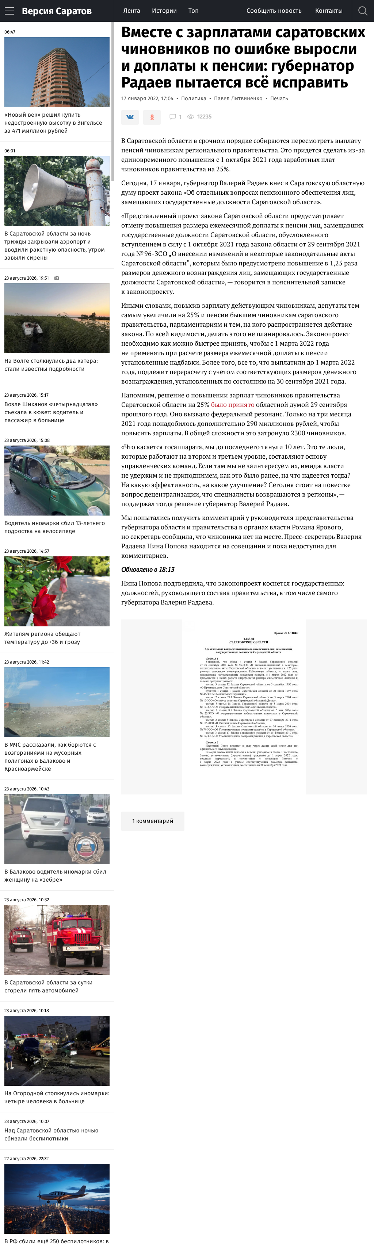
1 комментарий (152, 820)
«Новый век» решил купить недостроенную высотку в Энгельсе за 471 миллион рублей (53, 122)
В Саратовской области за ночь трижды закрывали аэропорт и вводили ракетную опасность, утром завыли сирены (54, 245)
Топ (193, 11)
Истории (164, 11)
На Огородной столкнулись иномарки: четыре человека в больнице (57, 1097)
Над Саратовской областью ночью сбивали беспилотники (51, 1134)
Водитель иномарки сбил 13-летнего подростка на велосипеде (54, 527)
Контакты (329, 11)
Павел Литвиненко (238, 98)
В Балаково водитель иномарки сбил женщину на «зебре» (55, 875)
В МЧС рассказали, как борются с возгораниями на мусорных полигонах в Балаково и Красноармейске (50, 756)
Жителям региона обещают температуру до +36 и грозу (42, 637)
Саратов (57, 11)
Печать (279, 98)
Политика (193, 98)
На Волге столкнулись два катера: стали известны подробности (51, 364)
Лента (131, 11)
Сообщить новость (274, 11)
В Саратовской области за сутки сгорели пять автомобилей (48, 986)
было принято (233, 404)
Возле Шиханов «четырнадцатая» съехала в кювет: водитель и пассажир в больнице (51, 412)
